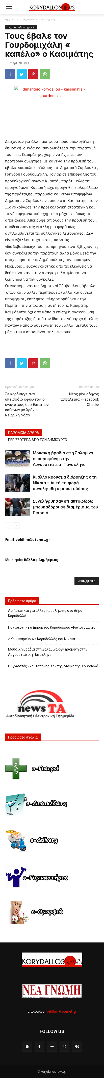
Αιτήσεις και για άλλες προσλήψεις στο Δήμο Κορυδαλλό (45, 613)
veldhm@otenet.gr (61, 1011)
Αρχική (10, 19)
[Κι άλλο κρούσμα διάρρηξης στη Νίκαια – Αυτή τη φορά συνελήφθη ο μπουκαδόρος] (17, 483)
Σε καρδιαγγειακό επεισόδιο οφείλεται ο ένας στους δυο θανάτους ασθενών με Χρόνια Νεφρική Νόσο (27, 404)
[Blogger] (27, 1046)
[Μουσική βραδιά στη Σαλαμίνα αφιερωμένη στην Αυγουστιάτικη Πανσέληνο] (17, 458)
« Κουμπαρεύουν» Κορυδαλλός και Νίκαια (41, 639)
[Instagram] (64, 1046)
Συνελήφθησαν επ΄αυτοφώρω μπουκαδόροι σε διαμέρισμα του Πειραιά (65, 507)
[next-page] (16, 526)
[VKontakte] (77, 1046)
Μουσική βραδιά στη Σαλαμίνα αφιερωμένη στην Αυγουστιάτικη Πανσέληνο (63, 458)
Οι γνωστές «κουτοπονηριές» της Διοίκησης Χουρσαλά (53, 666)
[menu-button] (8, 7)
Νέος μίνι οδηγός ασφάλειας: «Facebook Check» (80, 399)
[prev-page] (8, 526)
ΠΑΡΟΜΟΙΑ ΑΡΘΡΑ (23, 433)
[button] (96, 7)
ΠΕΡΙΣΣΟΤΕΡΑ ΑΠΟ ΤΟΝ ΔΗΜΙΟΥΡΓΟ (37, 440)
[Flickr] (52, 1046)
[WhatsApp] (45, 74)
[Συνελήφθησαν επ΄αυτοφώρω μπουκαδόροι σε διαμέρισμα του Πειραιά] (17, 507)
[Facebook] (10, 74)
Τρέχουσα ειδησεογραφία (39, 19)
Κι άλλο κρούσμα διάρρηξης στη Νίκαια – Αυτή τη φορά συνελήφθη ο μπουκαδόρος (65, 483)
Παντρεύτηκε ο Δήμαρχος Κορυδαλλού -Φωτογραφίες (51, 627)
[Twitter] (22, 74)
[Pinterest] (33, 74)
